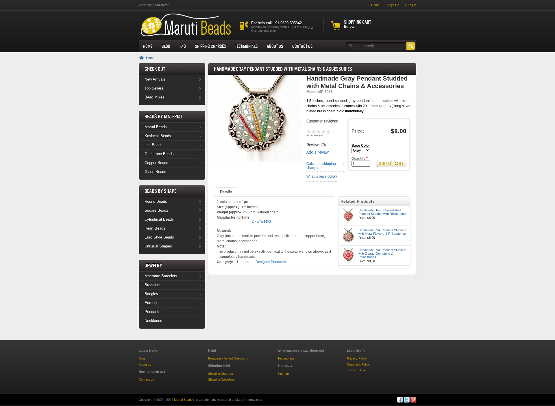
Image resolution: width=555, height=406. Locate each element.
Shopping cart (357, 22)
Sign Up (393, 5)
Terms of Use (356, 370)
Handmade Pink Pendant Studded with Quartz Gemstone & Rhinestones (382, 253)
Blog (166, 46)
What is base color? (321, 176)
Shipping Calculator (221, 379)
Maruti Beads (156, 127)
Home (147, 46)
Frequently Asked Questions (228, 358)
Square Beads (156, 210)
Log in (412, 5)
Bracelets (152, 285)
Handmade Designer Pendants (261, 262)
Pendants (152, 312)
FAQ (183, 46)
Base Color (361, 146)
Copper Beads (156, 163)
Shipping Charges (210, 46)
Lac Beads (153, 145)
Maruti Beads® (184, 399)
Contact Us (302, 46)
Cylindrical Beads (159, 219)
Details (226, 192)
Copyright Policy (358, 364)
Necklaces (153, 321)
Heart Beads (155, 228)
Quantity (360, 159)
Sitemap (283, 373)
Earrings (151, 303)
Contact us (146, 379)
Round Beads (156, 201)
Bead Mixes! (155, 97)
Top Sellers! (154, 88)
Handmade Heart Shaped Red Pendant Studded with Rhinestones (382, 211)
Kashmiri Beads (158, 136)
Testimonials (246, 46)
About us (275, 46)
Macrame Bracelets (161, 276)
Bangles (151, 294)
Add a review (317, 152)
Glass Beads (155, 172)
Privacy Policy (357, 358)
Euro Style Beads (159, 237)
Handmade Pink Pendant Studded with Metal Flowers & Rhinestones (382, 231)
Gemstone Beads (159, 154)
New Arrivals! (155, 79)
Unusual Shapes (158, 246)
